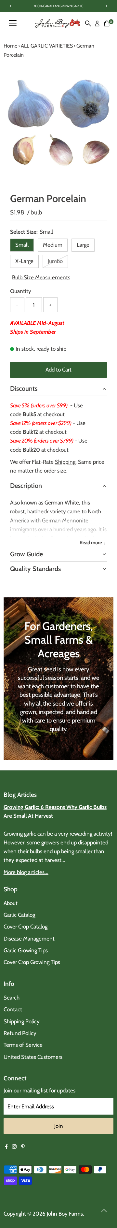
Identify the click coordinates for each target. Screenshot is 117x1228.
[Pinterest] (23, 1147)
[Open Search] (88, 23)
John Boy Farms (65, 1213)
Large (83, 244)
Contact (13, 1009)
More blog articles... (26, 872)
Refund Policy (20, 1033)
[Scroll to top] (104, 1210)
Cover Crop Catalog (25, 926)
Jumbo (58, 262)
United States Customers (33, 1057)
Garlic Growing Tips (26, 950)
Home (10, 46)
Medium (52, 244)
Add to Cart (59, 369)
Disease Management (29, 938)
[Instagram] (14, 1147)
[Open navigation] (13, 23)
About (11, 903)
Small (22, 244)
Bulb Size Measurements (41, 277)
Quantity (20, 291)
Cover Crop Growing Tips (32, 962)
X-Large (24, 261)
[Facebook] (6, 1147)
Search (12, 997)
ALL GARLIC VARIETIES (47, 46)
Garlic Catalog (19, 915)
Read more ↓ (93, 543)
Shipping (65, 462)
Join (58, 1126)
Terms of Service (23, 1045)
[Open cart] (106, 23)
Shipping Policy (22, 1021)
